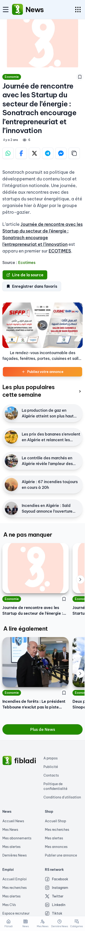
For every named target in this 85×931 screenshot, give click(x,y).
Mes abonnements (16, 838)
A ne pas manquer (27, 534)
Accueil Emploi (14, 879)
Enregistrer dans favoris (34, 286)
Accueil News (13, 821)
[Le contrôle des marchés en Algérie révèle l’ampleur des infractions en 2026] (11, 460)
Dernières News (14, 855)
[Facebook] (21, 153)
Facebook (60, 879)
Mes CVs (9, 905)
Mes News (10, 829)
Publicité (50, 767)
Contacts (51, 775)
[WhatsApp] (8, 153)
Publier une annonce (61, 855)
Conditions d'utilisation (62, 797)
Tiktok (57, 913)
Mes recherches (57, 829)
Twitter (57, 896)
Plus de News (42, 729)
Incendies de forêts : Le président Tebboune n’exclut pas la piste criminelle (33, 704)
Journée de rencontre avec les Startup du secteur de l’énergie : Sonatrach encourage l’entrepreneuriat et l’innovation (32, 610)
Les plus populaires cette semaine (28, 390)
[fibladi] (7, 760)
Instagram (60, 888)
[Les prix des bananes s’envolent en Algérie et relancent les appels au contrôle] (11, 437)
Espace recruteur (16, 913)
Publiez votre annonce (45, 372)
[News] (17, 9)
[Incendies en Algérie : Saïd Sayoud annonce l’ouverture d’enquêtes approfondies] (11, 508)
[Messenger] (61, 153)
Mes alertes (11, 847)
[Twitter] (34, 153)
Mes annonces (56, 847)
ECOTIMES (60, 251)
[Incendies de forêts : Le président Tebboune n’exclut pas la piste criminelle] (35, 662)
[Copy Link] (74, 153)
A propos (50, 758)
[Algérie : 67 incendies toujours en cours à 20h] (11, 484)
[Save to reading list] (80, 77)
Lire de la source (27, 274)
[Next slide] (80, 579)
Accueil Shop (55, 821)
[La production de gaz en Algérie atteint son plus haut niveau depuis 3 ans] (11, 413)
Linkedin (58, 905)
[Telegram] (47, 153)
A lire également (25, 628)
